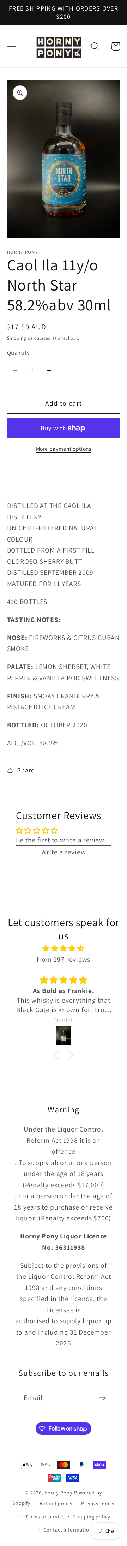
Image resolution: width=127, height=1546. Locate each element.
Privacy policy (98, 1503)
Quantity (18, 353)
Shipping (16, 338)
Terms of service (45, 1516)
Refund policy (56, 1503)
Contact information (67, 1529)
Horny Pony (59, 1492)
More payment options (63, 448)
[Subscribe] (102, 1398)
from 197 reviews (63, 959)
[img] (63, 948)
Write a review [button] (63, 851)
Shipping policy (91, 1516)
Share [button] (25, 770)
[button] (11, 46)
